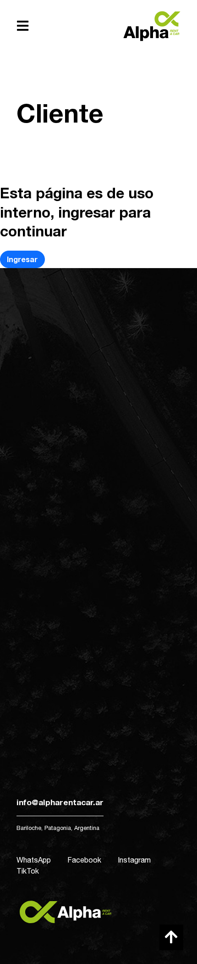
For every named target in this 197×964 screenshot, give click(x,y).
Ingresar (22, 259)
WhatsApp (33, 860)
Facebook (84, 860)
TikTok (27, 871)
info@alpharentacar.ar (60, 802)
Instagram (134, 860)
